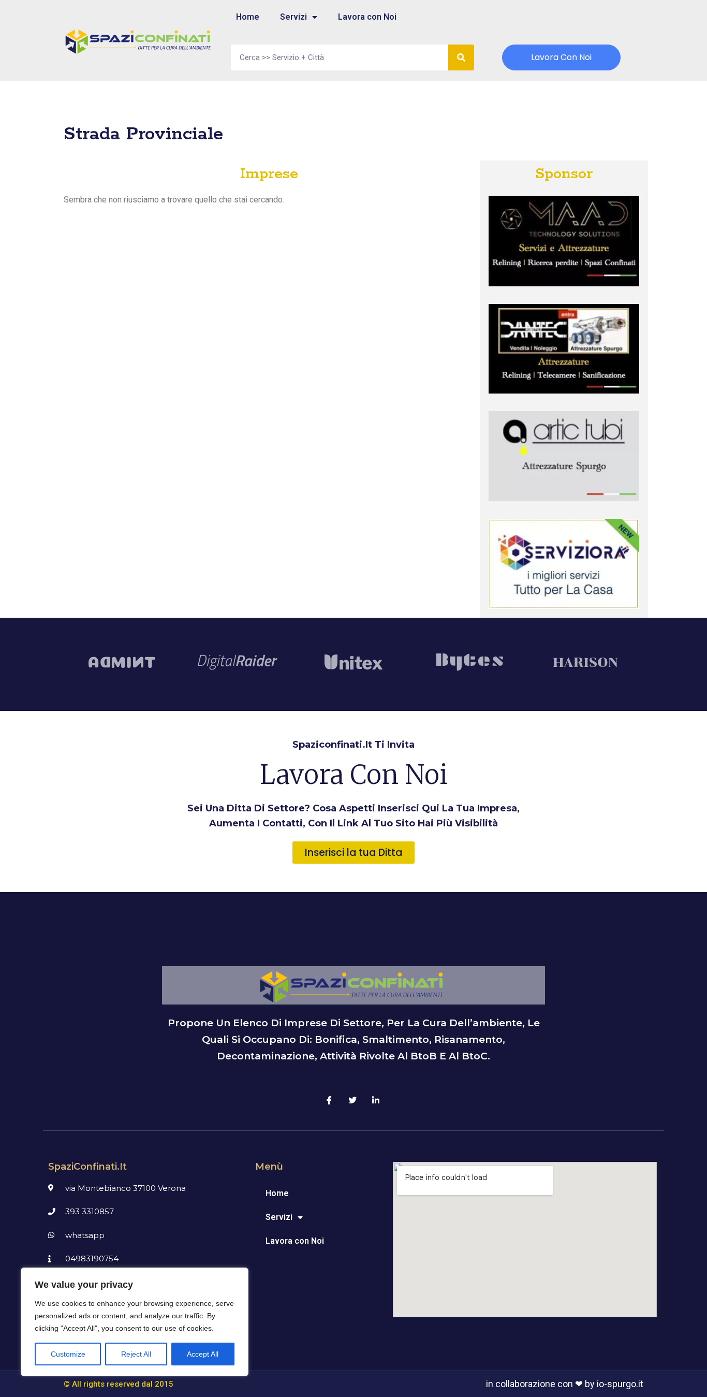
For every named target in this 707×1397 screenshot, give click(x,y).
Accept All (202, 1354)
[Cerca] (461, 57)
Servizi (293, 17)
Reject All (136, 1354)
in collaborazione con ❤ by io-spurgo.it (564, 1383)
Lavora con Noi (367, 17)
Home (247, 17)
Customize (68, 1354)
